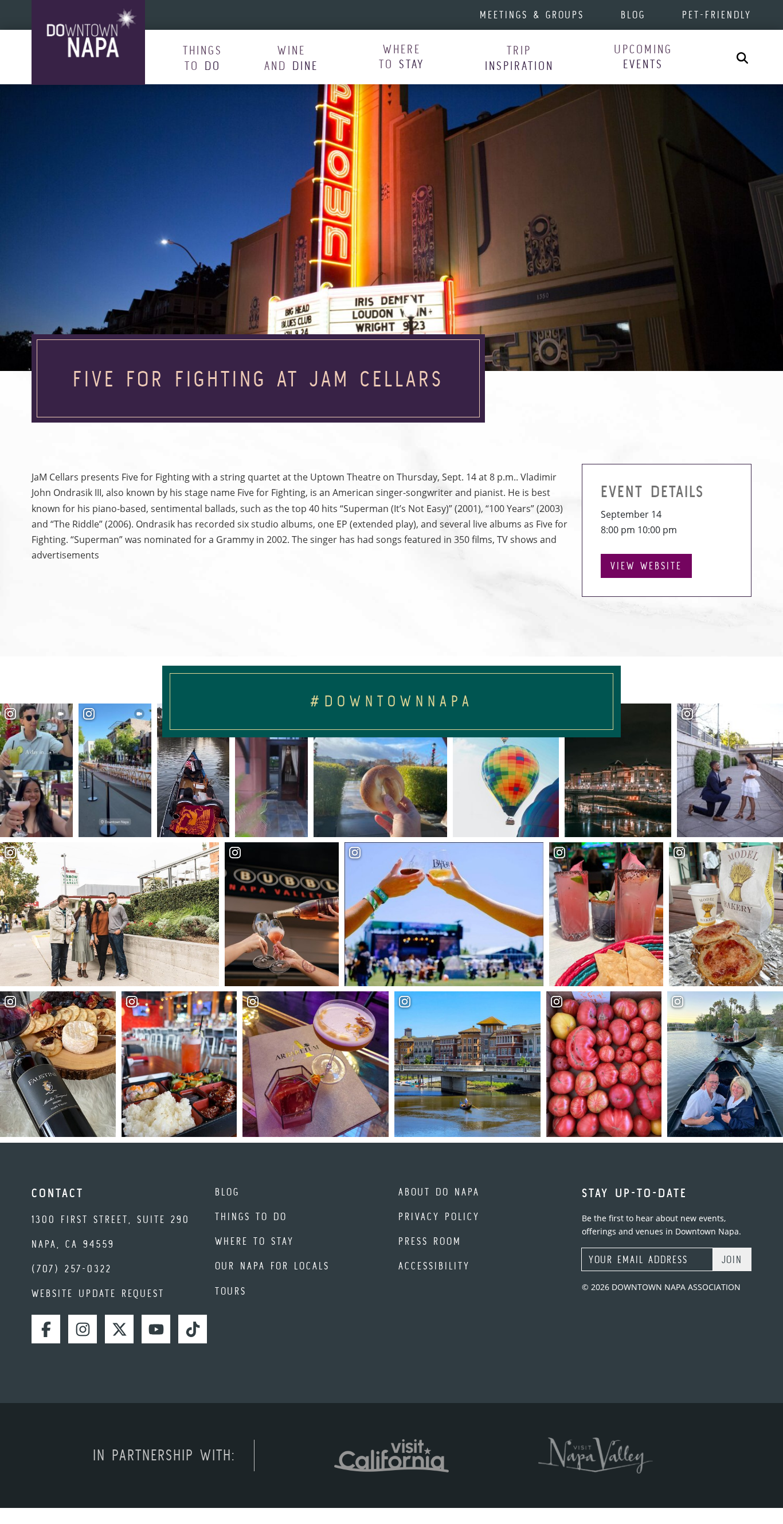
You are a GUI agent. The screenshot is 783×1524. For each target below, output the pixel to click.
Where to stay (254, 1241)
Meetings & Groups (532, 15)
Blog (633, 15)
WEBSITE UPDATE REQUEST (98, 1293)
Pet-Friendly (716, 15)
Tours (230, 1291)
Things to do (251, 1216)
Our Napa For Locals (272, 1266)
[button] (202, 57)
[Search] (742, 57)
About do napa (439, 1192)
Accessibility (434, 1266)
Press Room (429, 1241)
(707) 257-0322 (72, 1269)
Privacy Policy (439, 1216)
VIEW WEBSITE (646, 566)
